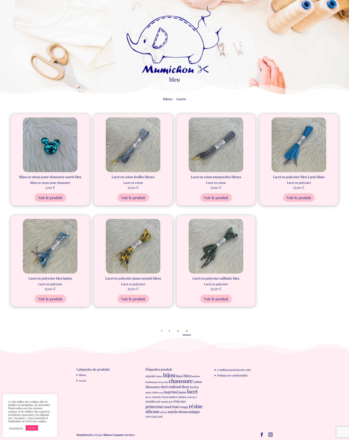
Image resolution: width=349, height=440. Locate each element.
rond (167, 406)
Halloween (157, 392)
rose (175, 406)
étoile (154, 416)
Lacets (181, 99)
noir (157, 401)
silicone (152, 411)
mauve (173, 397)
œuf (160, 416)
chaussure (181, 380)
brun (161, 382)
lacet (192, 391)
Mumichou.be (84, 435)
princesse (154, 406)
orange (164, 401)
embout (175, 386)
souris (173, 411)
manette (156, 396)
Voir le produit (50, 197)
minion (182, 396)
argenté (150, 376)
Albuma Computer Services (119, 435)
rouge (184, 407)
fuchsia (194, 387)
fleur (185, 386)
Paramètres (16, 428)
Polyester (180, 401)
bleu (187, 375)
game (148, 392)
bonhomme (151, 382)
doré (164, 386)
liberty (148, 397)
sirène (163, 412)
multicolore (192, 397)
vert (148, 416)
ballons (159, 376)
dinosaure (152, 387)
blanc (179, 376)
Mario (165, 396)
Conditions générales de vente (234, 370)
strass (183, 411)
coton (197, 382)
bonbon (195, 376)
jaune (182, 392)
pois (171, 401)
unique (194, 411)
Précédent (161, 330)
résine (196, 406)
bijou (169, 374)
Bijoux (168, 99)
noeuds (150, 401)
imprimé (171, 392)
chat (166, 382)
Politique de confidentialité (232, 375)
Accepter (32, 428)
